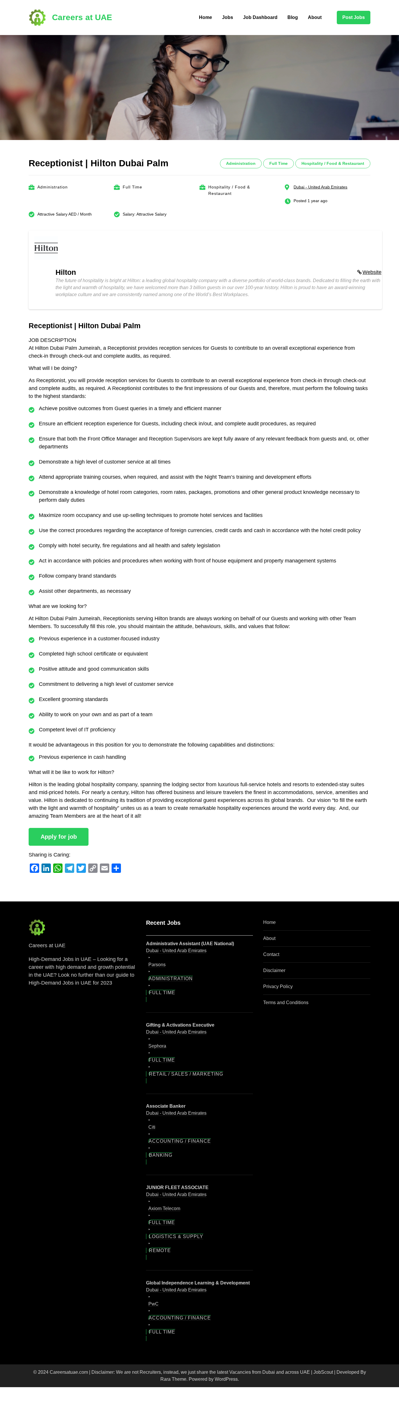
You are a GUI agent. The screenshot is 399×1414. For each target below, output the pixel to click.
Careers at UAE (82, 17)
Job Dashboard (260, 17)
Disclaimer (274, 970)
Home (205, 17)
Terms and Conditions (285, 1002)
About (315, 17)
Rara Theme (173, 1379)
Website (371, 272)
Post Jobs (353, 17)
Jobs (227, 17)
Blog (292, 17)
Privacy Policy (278, 986)
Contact (271, 954)
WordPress (226, 1379)
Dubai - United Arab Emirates (320, 187)
